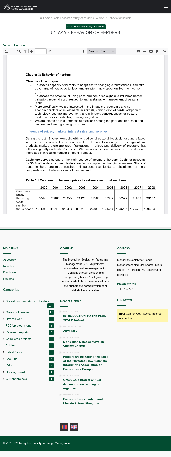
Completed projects (18, 338)
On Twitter (124, 300)
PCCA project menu (18, 325)
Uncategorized (15, 372)
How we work (14, 318)
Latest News (14, 352)
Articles (10, 345)
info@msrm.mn (126, 284)
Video (9, 365)
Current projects (16, 378)
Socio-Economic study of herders (72, 18)
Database (9, 272)
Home (46, 18)
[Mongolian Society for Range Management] (23, 6)
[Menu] (166, 7)
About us (11, 358)
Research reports (17, 332)
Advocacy (9, 259)
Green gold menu (17, 312)
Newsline (9, 266)
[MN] (64, 427)
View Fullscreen (14, 45)
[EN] (74, 427)
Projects (8, 279)
